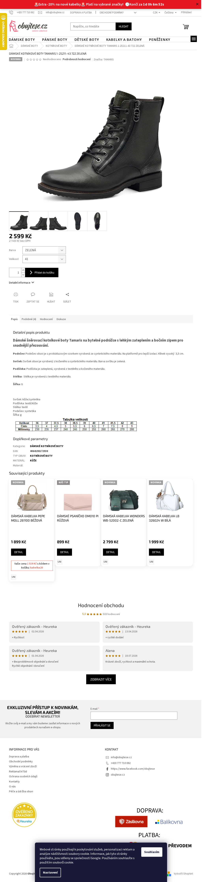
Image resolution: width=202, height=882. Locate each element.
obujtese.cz (116, 775)
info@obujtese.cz (119, 757)
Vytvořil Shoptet (182, 874)
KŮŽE (32, 461)
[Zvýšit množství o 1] (22, 270)
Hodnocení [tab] (45, 319)
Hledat (122, 26)
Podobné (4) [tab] (27, 319)
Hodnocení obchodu (100, 605)
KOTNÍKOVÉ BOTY (40, 456)
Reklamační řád (17, 772)
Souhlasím (150, 852)
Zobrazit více (99, 679)
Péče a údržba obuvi (20, 791)
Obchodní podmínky (110, 12)
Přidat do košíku (43, 272)
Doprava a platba (79, 12)
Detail (17, 552)
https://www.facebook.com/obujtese (131, 769)
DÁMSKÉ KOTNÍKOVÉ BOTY (45, 446)
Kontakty (13, 782)
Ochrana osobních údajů (22, 776)
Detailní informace (18, 283)
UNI (12, 577)
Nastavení (49, 872)
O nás (11, 787)
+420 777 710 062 (119, 763)
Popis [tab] (13, 319)
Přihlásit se (100, 725)
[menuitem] (20, 39)
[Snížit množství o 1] (22, 275)
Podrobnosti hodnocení (75, 59)
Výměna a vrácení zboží (21, 766)
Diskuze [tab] (60, 319)
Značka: (102, 60)
